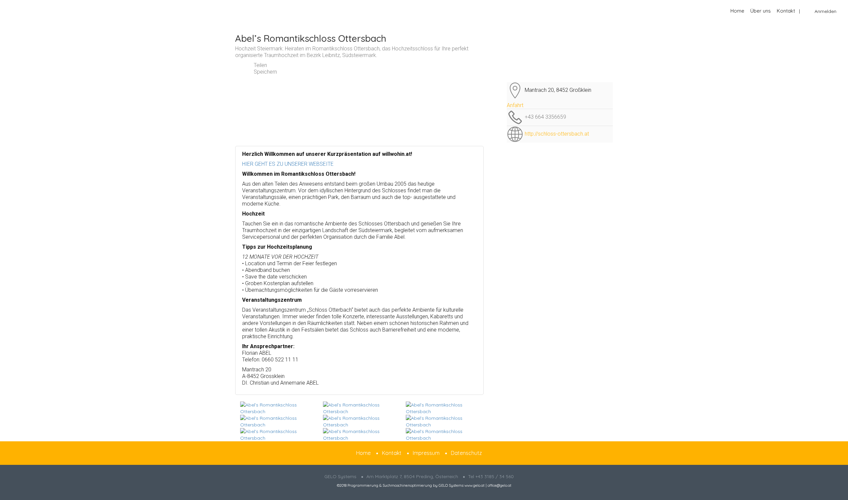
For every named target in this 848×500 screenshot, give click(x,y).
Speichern (264, 72)
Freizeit (259, 26)
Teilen (259, 65)
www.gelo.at (474, 485)
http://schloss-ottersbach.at (557, 134)
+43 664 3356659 (545, 117)
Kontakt (786, 11)
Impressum (426, 453)
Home (737, 11)
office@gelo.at (499, 485)
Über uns (760, 11)
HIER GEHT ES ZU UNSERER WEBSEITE (288, 164)
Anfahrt (515, 105)
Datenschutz (466, 453)
